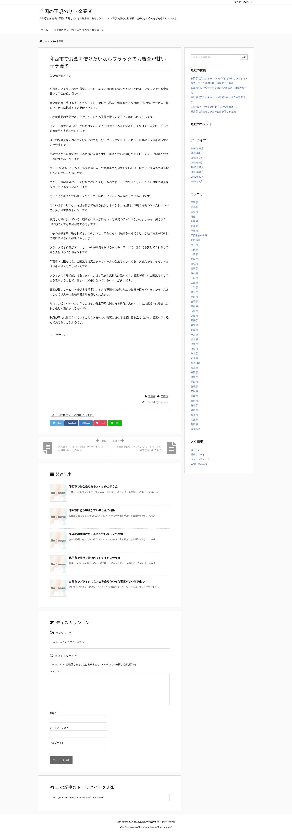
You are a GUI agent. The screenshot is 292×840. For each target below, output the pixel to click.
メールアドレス (59, 727)
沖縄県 (194, 344)
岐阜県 (194, 292)
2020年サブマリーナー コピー (134, 833)
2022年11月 (197, 148)
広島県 (194, 310)
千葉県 (151, 396)
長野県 (194, 400)
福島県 (194, 377)
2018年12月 (197, 167)
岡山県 (194, 296)
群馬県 (194, 386)
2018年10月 (197, 176)
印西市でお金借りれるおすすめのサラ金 (93, 486)
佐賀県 (194, 211)
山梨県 (194, 287)
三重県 (194, 202)
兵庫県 (194, 221)
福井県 (194, 367)
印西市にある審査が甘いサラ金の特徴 (92, 510)
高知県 (194, 419)
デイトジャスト (182, 833)
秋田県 (194, 381)
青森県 (194, 405)
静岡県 (194, 410)
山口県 (194, 277)
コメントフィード (200, 459)
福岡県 (194, 372)
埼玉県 (194, 244)
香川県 (194, 414)
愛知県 (194, 325)
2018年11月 (197, 171)
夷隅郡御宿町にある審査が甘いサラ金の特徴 (96, 534)
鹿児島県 (195, 429)
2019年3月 (197, 157)
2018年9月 (197, 181)
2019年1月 (196, 162)
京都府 (194, 207)
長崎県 (194, 395)
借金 (193, 216)
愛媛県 (194, 320)
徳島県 (194, 315)
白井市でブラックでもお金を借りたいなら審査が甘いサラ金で (107, 581)
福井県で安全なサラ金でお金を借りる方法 (213, 111)
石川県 (194, 358)
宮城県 (194, 263)
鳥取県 (194, 424)
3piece (164, 402)
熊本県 (194, 353)
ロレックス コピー (111, 833)
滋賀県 (194, 348)
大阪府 (194, 254)
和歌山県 (195, 240)
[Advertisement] (110, 361)
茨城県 (194, 391)
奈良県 (194, 259)
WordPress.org (199, 463)
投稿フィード (198, 454)
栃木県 (194, 339)
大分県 (194, 249)
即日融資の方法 (199, 235)
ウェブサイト (57, 742)
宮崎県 (194, 268)
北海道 (194, 225)
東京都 (194, 334)
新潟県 (194, 329)
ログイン (195, 449)
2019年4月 (197, 153)
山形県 (194, 282)
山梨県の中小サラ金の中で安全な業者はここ (214, 106)
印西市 (164, 396)
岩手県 (194, 301)
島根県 (194, 306)
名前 (53, 712)
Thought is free (164, 827)
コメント (54, 671)
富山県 (194, 273)
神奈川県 (195, 362)
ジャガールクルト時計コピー (161, 833)
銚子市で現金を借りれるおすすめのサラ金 (94, 557)
